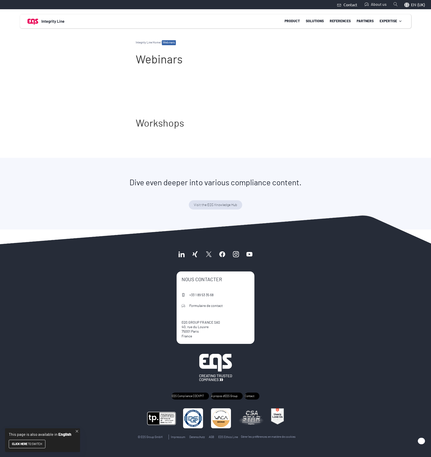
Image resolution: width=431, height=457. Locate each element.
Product (292, 21)
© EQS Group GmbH (150, 437)
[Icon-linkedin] (181, 254)
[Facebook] (222, 254)
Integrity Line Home (148, 42)
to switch (27, 444)
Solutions (315, 21)
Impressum (178, 437)
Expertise (388, 21)
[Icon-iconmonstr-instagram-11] (235, 254)
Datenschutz (197, 437)
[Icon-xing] (195, 254)
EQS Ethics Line (228, 437)
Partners (365, 21)
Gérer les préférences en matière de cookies (268, 436)
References (340, 21)
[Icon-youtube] (249, 254)
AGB (211, 437)
